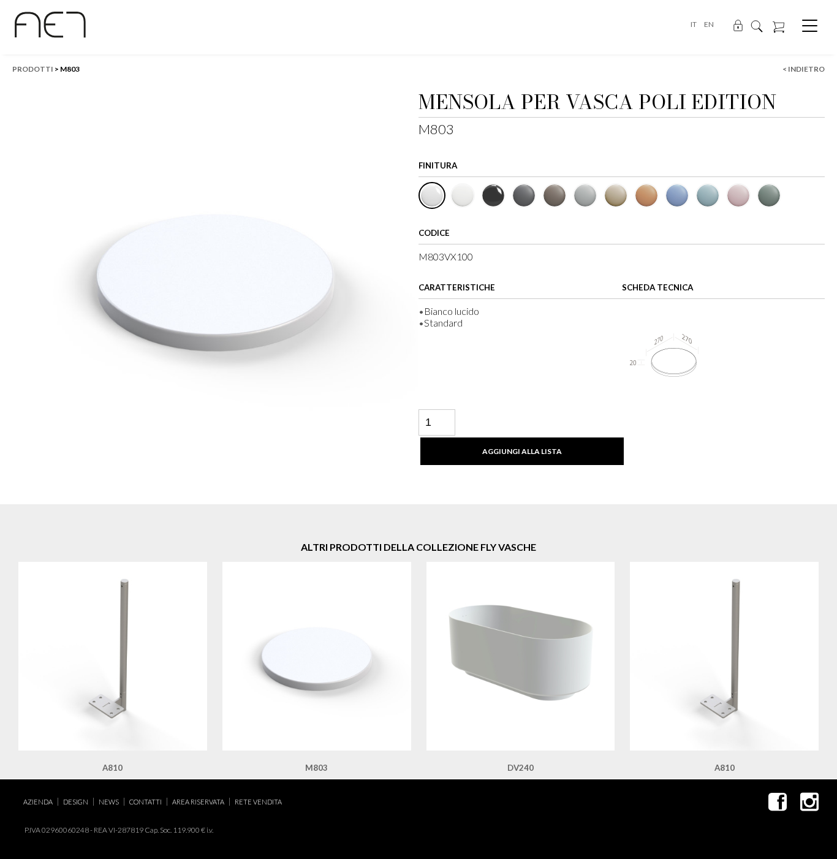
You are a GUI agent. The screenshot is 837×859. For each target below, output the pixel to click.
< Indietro (803, 69)
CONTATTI (145, 802)
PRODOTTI (32, 69)
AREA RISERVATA (198, 802)
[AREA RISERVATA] (738, 24)
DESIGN (75, 802)
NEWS (109, 802)
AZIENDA (38, 802)
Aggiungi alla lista (522, 451)
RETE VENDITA (258, 802)
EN (709, 24)
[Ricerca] (756, 25)
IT (694, 24)
